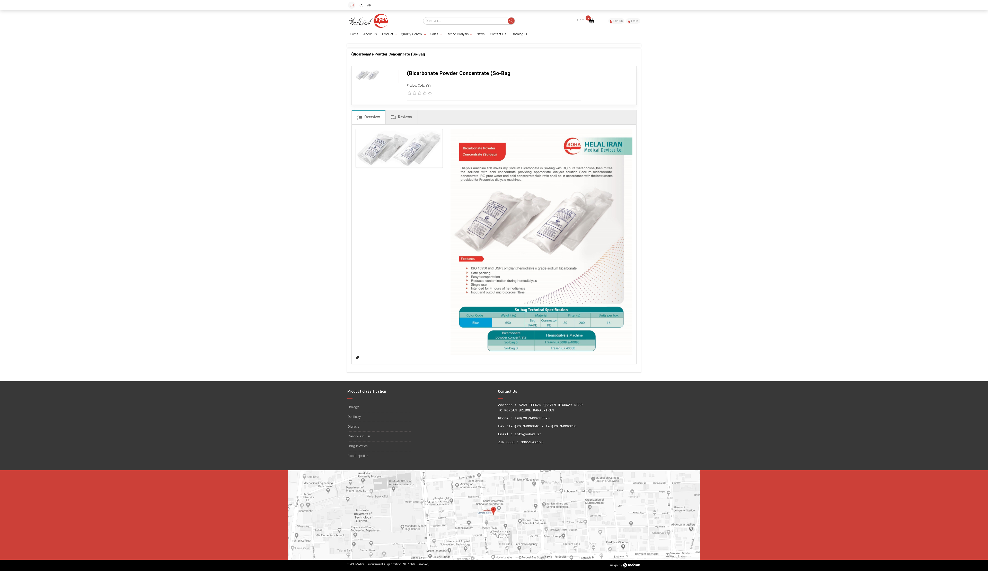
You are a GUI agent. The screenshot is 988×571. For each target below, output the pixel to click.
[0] (409, 93)
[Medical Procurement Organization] (368, 21)
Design (613, 565)
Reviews (404, 117)
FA (361, 5)
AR (369, 5)
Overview (371, 117)
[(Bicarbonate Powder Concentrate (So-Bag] (399, 148)
